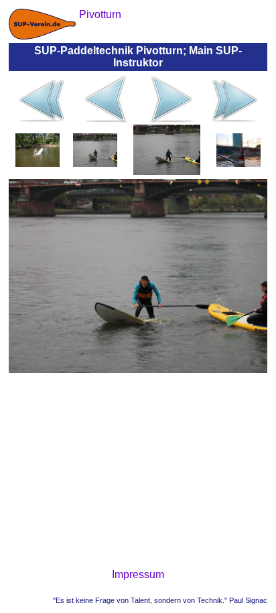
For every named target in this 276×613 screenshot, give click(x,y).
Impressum (138, 574)
